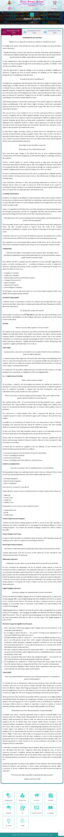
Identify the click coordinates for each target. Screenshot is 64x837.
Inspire (50, 834)
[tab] (11, 32)
